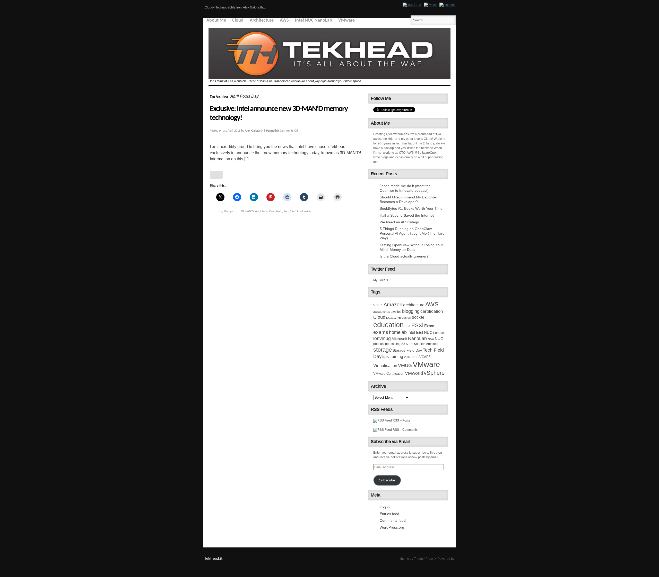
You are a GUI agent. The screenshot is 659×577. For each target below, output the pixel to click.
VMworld (414, 373)
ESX (407, 326)
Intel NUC (424, 332)
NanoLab (417, 338)
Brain (278, 211)
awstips (396, 311)
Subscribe (387, 480)
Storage (228, 211)
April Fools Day (264, 211)
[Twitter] (430, 5)
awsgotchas (381, 311)
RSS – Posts (401, 420)
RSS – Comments (405, 430)
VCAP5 (424, 357)
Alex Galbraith (254, 130)
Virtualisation (385, 365)
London (438, 332)
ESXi (417, 325)
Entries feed (389, 514)
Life (220, 211)
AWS (284, 20)
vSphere (434, 373)
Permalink (272, 130)
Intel (293, 211)
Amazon (393, 304)
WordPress (443, 563)
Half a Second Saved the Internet (407, 215)
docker (418, 317)
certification (431, 311)
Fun (286, 211)
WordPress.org (392, 527)
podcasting (393, 343)
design (406, 317)
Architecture (262, 20)
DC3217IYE (393, 317)
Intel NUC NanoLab (313, 20)
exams (380, 332)
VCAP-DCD (411, 357)
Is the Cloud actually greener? (404, 256)
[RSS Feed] (412, 5)
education (388, 325)
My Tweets (380, 280)
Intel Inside (304, 211)
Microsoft (399, 338)
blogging (411, 311)
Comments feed (393, 520)
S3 (403, 343)
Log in (385, 507)
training (396, 356)
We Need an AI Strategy (399, 222)
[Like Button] (216, 175)
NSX (431, 339)
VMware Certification (388, 373)
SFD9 (409, 343)
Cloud (238, 20)
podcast (378, 344)
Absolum (390, 559)
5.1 (380, 305)
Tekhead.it (214, 558)
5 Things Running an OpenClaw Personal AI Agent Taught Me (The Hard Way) (412, 233)
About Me (216, 20)
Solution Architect (426, 344)
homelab (398, 332)
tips (385, 356)
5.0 (375, 305)
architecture (413, 305)
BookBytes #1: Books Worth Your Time (411, 208)
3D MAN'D (247, 211)
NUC (439, 339)
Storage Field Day (407, 350)
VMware (346, 20)
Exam (429, 326)
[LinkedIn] (447, 5)
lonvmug (382, 338)
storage (382, 349)
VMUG (405, 365)
